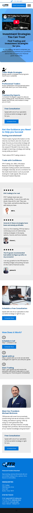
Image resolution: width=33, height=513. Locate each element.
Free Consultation (19, 5)
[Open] (29, 5)
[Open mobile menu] (16, 510)
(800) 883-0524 (16, 500)
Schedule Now (11, 121)
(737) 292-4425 (14, 502)
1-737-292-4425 (17, 1)
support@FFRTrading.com (13, 498)
